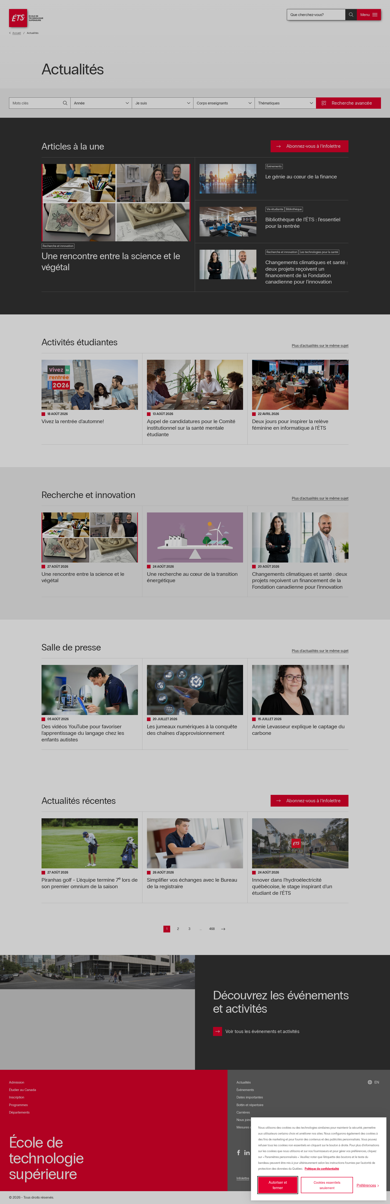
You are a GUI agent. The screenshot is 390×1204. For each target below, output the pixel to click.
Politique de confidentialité (322, 1169)
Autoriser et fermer (278, 1185)
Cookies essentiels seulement (327, 1185)
